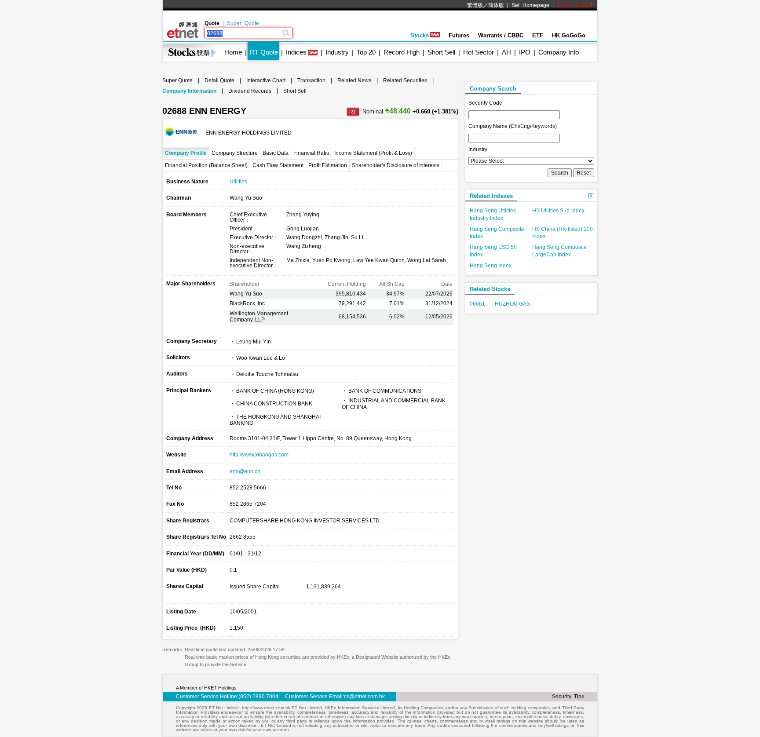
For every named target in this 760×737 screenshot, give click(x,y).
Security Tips (568, 696)
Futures (459, 35)
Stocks (419, 35)
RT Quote (264, 52)
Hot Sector (478, 52)
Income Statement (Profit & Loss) (373, 153)
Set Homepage (530, 5)
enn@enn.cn (245, 471)
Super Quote (243, 23)
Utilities (238, 182)
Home (233, 52)
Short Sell (441, 52)
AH (506, 52)
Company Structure (235, 153)
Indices (296, 52)
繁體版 (475, 5)
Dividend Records (249, 91)
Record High (402, 52)
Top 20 (366, 52)
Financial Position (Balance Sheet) (206, 165)
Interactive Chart (265, 80)
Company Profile (186, 153)
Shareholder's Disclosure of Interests (395, 165)
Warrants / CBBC (500, 35)
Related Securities (405, 80)
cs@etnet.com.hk (364, 696)
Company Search (493, 88)
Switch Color (573, 5)
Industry (337, 52)
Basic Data (276, 153)
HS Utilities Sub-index (558, 211)
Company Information (189, 91)
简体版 (496, 5)
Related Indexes (491, 196)
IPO (524, 52)
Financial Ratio (311, 153)
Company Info (558, 52)
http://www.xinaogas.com (259, 455)
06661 (477, 304)
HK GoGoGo (568, 35)
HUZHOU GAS (512, 304)
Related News (354, 80)
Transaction (311, 80)
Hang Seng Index (491, 266)
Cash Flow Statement (277, 165)
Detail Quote (219, 80)
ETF (537, 35)
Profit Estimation (327, 165)
